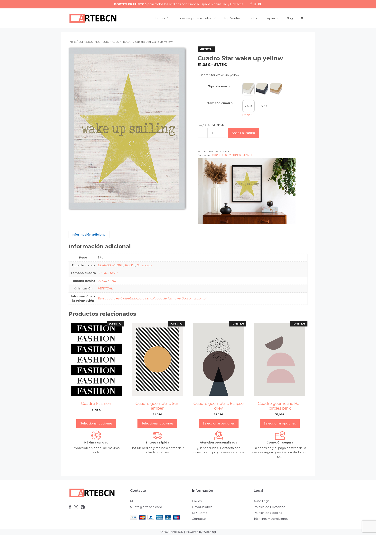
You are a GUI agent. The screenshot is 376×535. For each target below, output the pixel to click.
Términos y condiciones (271, 518)
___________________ (148, 501)
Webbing (209, 532)
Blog (289, 18)
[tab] (89, 234)
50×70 (113, 273)
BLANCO (104, 265)
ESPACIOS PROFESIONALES (98, 41)
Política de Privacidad (269, 507)
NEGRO (118, 265)
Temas (160, 18)
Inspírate (271, 18)
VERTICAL (105, 288)
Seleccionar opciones (96, 423)
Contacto (199, 518)
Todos (252, 18)
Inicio (72, 41)
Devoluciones (202, 507)
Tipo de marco (219, 86)
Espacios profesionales (194, 18)
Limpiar (246, 114)
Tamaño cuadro (220, 103)
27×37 (102, 281)
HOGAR (127, 41)
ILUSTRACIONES (231, 154)
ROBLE (130, 265)
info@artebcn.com (148, 507)
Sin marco (144, 265)
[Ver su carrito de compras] (302, 18)
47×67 (112, 281)
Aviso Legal (262, 501)
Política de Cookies (268, 513)
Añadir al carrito (243, 133)
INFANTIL (247, 154)
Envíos (197, 501)
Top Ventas (232, 18)
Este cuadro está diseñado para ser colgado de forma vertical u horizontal (152, 298)
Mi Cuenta (199, 513)
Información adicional (89, 234)
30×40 (102, 273)
